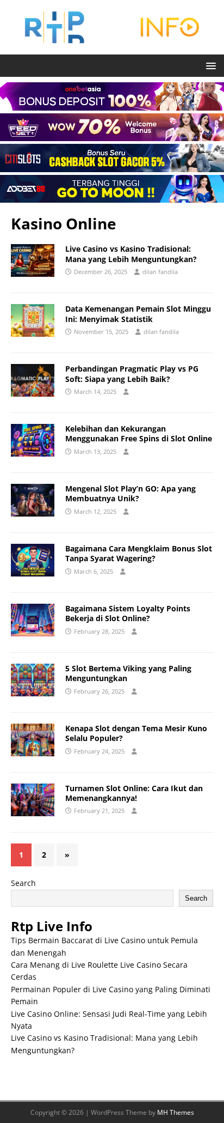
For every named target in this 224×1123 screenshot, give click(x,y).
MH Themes (175, 1112)
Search (23, 883)
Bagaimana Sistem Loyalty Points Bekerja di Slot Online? (127, 613)
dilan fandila (160, 272)
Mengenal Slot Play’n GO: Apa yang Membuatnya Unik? (130, 493)
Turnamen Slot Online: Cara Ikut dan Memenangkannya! (134, 793)
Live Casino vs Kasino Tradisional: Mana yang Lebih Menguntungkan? (131, 254)
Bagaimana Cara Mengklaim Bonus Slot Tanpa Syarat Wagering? (138, 553)
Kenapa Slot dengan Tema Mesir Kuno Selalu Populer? (136, 733)
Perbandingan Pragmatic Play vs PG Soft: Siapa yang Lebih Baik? (131, 373)
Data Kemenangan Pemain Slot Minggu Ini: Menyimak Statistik (138, 313)
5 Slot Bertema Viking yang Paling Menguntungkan (128, 673)
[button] (209, 65)
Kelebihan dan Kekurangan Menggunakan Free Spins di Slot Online (138, 433)
